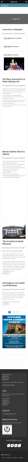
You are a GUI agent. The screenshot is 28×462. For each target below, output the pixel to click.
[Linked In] (5, 6)
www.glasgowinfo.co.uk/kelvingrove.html (11, 301)
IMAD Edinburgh (5, 377)
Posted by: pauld (7, 33)
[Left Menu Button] (1, 2)
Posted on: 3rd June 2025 (19, 33)
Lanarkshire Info (5, 401)
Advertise (21, 457)
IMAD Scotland (5, 376)
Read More (6, 273)
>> (18, 312)
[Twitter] (3, 6)
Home (9, 19)
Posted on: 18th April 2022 (19, 158)
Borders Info (5, 404)
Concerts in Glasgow (12, 29)
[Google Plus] (7, 6)
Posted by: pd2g (7, 85)
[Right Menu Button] (26, 2)
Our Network (8, 457)
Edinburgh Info (5, 400)
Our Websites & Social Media (8, 385)
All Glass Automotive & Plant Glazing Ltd (13, 80)
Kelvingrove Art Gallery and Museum (13, 284)
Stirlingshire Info (5, 403)
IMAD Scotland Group (6, 374)
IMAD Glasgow (5, 379)
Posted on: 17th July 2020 (19, 247)
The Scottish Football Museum (12, 242)
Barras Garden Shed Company (13, 152)
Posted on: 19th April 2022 (19, 85)
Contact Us (15, 457)
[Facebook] (1, 6)
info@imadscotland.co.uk (10, 413)
